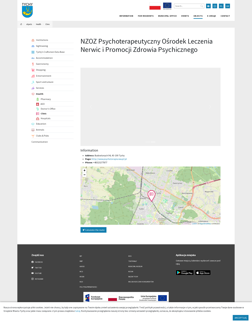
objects (198, 16)
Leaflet (194, 223)
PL (221, 6)
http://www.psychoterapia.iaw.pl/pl (109, 158)
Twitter (38, 268)
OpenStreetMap (205, 223)
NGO (81, 282)
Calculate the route (95, 229)
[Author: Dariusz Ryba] (150, 107)
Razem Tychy (133, 277)
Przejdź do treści (25, 2)
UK (227, 6)
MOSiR (82, 277)
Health (38, 24)
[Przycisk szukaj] (202, 6)
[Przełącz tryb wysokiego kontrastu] (208, 6)
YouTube (38, 273)
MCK (130, 256)
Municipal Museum (135, 266)
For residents (146, 16)
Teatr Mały (132, 261)
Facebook (39, 262)
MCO (81, 272)
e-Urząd (211, 16)
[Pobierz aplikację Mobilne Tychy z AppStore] (203, 272)
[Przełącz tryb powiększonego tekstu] (214, 6)
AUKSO (82, 266)
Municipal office (167, 16)
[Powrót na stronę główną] (21, 24)
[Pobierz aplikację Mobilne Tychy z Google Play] (185, 272)
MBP (81, 261)
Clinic (47, 24)
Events (185, 16)
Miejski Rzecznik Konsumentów (141, 282)
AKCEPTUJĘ (241, 317)
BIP (81, 256)
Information (126, 16)
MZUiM (130, 272)
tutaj (77, 310)
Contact (225, 16)
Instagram (39, 279)
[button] (151, 196)
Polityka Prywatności (88, 287)
